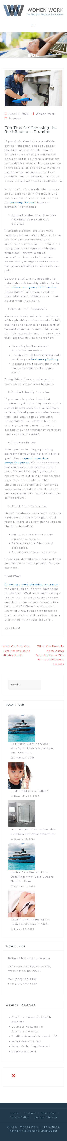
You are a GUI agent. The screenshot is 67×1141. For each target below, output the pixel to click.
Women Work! (30, 1126)
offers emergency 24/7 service (34, 287)
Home (15, 1113)
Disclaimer (49, 1113)
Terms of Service (46, 1117)
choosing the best (23, 202)
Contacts (30, 1113)
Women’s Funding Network (31, 1046)
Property (14, 118)
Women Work (45, 113)
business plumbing (44, 359)
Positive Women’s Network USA (35, 1036)
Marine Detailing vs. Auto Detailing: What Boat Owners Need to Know (32, 876)
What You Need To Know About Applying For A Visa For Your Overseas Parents (50, 655)
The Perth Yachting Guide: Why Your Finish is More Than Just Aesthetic (32, 748)
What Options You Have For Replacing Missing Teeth (16, 651)
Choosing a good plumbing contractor (32, 584)
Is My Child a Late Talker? (29, 790)
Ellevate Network (24, 1051)
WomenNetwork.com (26, 1041)
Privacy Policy (19, 1117)
